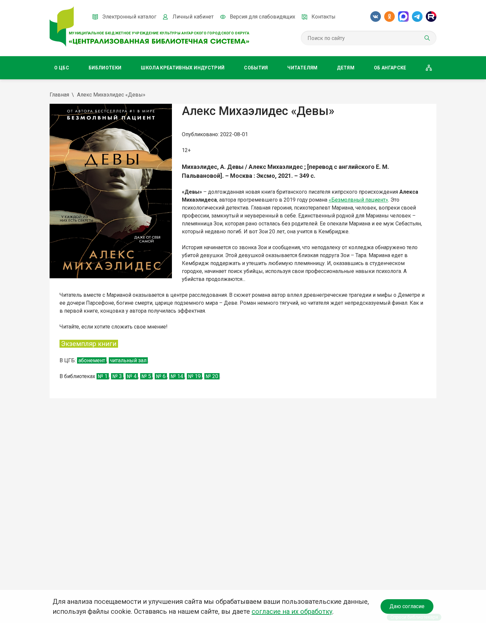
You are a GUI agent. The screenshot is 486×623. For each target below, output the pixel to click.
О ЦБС (61, 67)
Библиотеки (105, 67)
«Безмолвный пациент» (358, 200)
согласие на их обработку (292, 611)
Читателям (302, 67)
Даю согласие (407, 606)
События (256, 67)
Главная (59, 95)
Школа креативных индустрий (182, 67)
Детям (345, 67)
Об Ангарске (390, 67)
